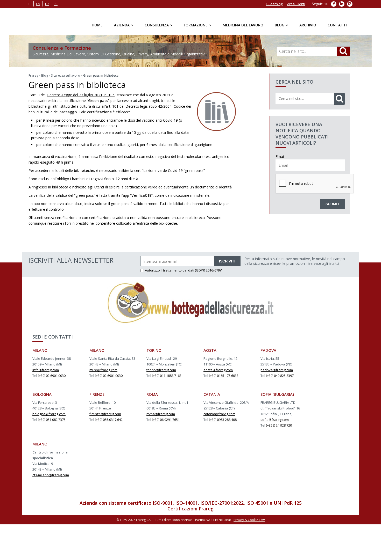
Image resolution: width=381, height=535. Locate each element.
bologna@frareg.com (49, 414)
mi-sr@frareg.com (103, 370)
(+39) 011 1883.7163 (166, 375)
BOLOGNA (42, 394)
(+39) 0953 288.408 (223, 419)
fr (47, 4)
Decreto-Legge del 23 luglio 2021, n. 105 (81, 94)
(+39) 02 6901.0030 (52, 375)
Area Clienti (296, 4)
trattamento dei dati (179, 270)
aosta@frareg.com (218, 370)
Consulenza (157, 25)
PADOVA (268, 350)
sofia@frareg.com (274, 419)
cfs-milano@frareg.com (50, 475)
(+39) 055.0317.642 (109, 419)
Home (97, 25)
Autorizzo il (154, 270)
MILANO (39, 350)
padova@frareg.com (276, 370)
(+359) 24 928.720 (279, 425)
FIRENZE (96, 394)
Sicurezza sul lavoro (65, 75)
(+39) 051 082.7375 (52, 419)
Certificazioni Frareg (190, 508)
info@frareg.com (45, 370)
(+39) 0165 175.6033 (223, 375)
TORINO (153, 350)
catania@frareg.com (219, 414)
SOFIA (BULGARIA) (277, 394)
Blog (279, 25)
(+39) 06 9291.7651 (166, 419)
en (38, 4)
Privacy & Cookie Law (249, 520)
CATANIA (211, 394)
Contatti (337, 25)
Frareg (33, 75)
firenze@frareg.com (105, 414)
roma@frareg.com (160, 414)
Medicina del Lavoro (243, 25)
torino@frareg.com (161, 370)
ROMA (152, 394)
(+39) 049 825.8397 (280, 375)
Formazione (196, 25)
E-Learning (274, 4)
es (56, 4)
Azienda (122, 25)
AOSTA (209, 350)
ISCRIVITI (227, 261)
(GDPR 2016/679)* (208, 270)
